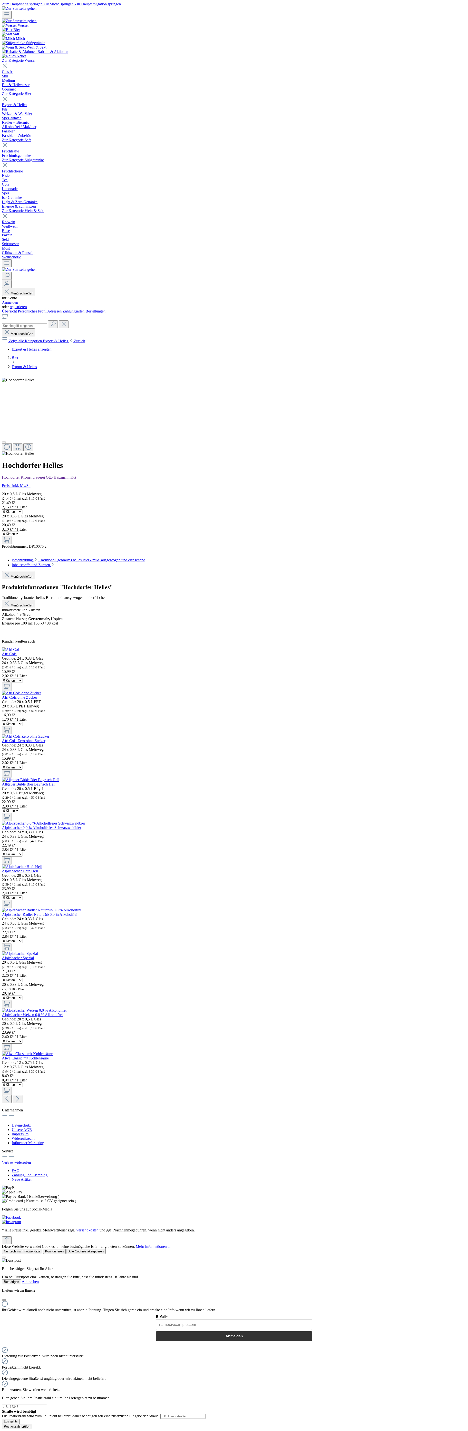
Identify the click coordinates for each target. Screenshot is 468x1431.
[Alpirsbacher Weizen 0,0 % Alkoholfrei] (34, 1010)
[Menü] (7, 15)
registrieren (18, 307)
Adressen (55, 311)
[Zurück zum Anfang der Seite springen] (7, 1240)
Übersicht (10, 311)
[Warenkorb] (5, 318)
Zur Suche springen (59, 4)
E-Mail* (161, 1317)
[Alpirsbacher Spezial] (20, 953)
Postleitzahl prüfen (17, 1426)
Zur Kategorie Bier (16, 93)
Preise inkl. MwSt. (16, 486)
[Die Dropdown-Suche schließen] (63, 324)
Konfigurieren (54, 1251)
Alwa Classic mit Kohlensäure (25, 1058)
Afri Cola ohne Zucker (19, 697)
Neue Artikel (21, 1179)
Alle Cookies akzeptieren (86, 1251)
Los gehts (11, 1421)
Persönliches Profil (32, 311)
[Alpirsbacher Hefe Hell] (22, 867)
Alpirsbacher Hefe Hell (20, 871)
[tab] (78, 560)
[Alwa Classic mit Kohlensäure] (27, 1054)
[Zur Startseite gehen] (19, 8)
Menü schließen (22, 293)
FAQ (16, 1171)
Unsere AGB (22, 1130)
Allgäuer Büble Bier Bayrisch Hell (28, 784)
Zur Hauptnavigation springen (98, 4)
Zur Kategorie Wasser (19, 60)
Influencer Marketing (28, 1143)
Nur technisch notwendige (22, 1251)
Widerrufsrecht (23, 1138)
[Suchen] (7, 276)
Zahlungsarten (74, 311)
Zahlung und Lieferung (30, 1175)
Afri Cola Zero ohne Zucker (23, 741)
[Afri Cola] (11, 649)
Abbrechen (30, 1282)
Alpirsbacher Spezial (18, 958)
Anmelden (10, 302)
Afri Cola (9, 654)
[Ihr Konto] (7, 284)
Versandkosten (87, 1230)
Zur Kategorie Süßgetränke (23, 160)
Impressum (20, 1134)
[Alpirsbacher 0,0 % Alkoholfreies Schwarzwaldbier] (43, 823)
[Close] (4, 442)
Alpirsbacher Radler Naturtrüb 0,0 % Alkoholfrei (39, 914)
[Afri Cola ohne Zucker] (21, 693)
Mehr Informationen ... (153, 1246)
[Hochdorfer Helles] (18, 380)
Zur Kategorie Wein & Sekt (23, 211)
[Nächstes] (17, 1099)
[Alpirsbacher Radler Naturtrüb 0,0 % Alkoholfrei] (41, 910)
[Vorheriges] (7, 1099)
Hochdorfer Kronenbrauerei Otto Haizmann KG (39, 477)
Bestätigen (11, 1282)
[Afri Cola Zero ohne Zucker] (25, 736)
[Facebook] (11, 1217)
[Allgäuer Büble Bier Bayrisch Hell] (30, 780)
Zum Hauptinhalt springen (22, 4)
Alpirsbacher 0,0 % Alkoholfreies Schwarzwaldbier (41, 828)
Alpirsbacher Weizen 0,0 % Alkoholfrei (32, 1015)
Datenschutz (21, 1125)
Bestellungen (96, 311)
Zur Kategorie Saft (16, 140)
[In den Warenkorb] (7, 540)
